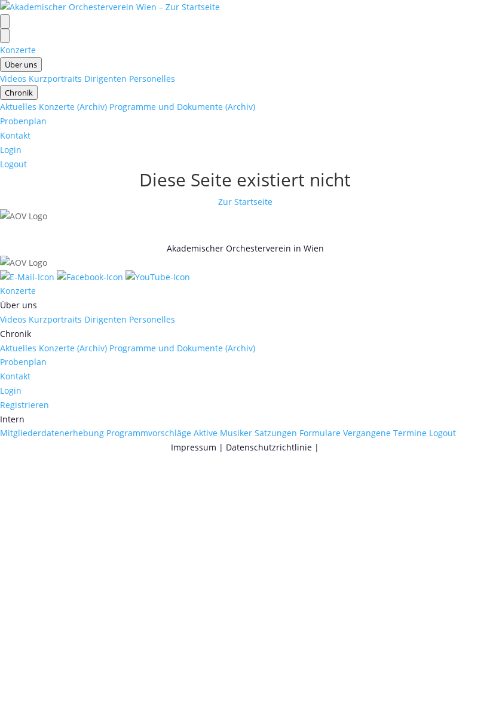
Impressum (193, 447)
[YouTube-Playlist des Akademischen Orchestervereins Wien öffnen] (157, 277)
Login (11, 149)
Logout (13, 164)
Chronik (19, 92)
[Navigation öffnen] (5, 21)
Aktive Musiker (223, 433)
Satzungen (276, 433)
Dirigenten (105, 78)
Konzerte (18, 50)
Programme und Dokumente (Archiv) (182, 106)
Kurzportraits (55, 78)
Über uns (21, 64)
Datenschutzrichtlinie (269, 447)
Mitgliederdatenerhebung (52, 433)
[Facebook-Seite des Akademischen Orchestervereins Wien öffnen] (91, 277)
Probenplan (23, 121)
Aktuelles (18, 106)
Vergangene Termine (385, 433)
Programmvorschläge (148, 433)
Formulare (320, 433)
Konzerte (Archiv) (73, 106)
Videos (13, 78)
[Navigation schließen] (5, 36)
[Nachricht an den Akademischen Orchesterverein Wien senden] (28, 277)
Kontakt (15, 135)
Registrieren (24, 404)
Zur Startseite (245, 201)
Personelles (152, 78)
